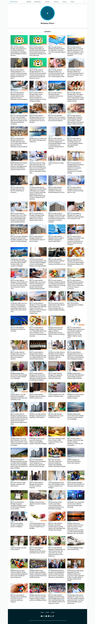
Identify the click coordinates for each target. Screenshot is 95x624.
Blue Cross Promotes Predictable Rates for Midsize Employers (75, 304)
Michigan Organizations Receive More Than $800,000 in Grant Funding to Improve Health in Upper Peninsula (75, 376)
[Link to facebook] (46, 616)
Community (56, 1)
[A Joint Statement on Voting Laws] (57, 156)
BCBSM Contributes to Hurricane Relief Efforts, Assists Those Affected (74, 461)
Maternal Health (70, 91)
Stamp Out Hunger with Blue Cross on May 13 (18, 548)
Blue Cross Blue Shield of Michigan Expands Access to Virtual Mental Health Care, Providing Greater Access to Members (37, 119)
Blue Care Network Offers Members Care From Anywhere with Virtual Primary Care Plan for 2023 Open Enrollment (56, 118)
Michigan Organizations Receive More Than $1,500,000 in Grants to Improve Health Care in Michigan (19, 376)
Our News (72, 1)
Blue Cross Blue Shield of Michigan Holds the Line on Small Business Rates (55, 415)
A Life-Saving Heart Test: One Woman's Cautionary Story (56, 395)
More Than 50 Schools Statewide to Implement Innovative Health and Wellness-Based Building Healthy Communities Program (56, 463)
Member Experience (14, 45)
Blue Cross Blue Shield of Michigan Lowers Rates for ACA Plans (18, 329)
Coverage (64, 1)
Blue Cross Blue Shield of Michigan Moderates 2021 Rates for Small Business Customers (17, 190)
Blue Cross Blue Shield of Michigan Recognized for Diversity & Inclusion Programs (36, 485)
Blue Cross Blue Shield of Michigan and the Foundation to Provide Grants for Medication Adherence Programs (19, 598)
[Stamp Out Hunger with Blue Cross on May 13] (19, 541)
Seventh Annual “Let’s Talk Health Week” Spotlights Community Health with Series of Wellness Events (19, 397)
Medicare (12, 68)
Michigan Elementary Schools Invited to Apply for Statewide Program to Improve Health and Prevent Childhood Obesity (38, 597)
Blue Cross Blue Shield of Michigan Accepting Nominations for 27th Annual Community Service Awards (37, 550)
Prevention (47, 1)
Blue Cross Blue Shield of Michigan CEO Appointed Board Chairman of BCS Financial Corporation (55, 376)
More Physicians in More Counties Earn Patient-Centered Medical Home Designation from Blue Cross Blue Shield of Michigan (56, 505)
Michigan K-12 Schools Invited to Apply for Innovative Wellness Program (75, 396)
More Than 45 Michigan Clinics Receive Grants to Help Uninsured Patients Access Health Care (56, 441)
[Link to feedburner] (51, 616)
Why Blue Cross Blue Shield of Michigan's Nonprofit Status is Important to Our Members (37, 415)
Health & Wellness (37, 1)
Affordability (28, 1)
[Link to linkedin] (49, 616)
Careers (47, 612)
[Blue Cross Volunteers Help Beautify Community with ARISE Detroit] (19, 475)
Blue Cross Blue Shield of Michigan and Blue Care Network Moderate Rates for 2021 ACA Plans (37, 239)
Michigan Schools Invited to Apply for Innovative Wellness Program (37, 503)
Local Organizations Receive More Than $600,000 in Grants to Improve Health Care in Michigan (37, 526)
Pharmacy (50, 45)
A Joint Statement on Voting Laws (55, 163)
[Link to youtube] (42, 616)
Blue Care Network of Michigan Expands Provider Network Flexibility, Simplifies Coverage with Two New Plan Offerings (19, 239)
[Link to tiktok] (53, 616)
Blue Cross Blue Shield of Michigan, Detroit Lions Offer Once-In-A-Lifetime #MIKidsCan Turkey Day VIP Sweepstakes (75, 442)
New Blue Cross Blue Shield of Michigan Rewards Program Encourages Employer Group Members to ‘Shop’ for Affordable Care (56, 355)
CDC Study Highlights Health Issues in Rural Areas (75, 548)
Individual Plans (70, 45)
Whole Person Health (52, 68)
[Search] (84, 2)
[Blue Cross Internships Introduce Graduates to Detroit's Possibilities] (19, 516)
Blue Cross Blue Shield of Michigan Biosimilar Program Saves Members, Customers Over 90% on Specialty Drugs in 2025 (56, 50)
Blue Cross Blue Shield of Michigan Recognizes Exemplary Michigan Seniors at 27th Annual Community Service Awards (18, 505)
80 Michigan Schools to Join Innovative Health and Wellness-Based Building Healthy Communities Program (38, 441)
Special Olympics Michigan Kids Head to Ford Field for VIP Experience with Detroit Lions (75, 484)
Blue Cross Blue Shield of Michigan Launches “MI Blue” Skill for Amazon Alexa (37, 396)
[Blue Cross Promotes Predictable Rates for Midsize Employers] (75, 296)
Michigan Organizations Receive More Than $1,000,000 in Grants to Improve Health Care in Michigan (75, 416)
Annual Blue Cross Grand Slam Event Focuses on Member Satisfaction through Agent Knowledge (75, 504)
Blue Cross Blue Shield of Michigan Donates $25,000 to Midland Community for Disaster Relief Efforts (56, 239)
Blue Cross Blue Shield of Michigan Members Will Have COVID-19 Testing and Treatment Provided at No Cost (56, 261)
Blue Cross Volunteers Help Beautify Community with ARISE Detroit (18, 484)
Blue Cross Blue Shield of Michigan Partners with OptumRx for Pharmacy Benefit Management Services (56, 190)
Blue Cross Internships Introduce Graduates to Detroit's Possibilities (17, 525)
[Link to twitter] (44, 616)
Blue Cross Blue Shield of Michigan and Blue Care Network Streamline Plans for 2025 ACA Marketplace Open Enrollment (75, 73)
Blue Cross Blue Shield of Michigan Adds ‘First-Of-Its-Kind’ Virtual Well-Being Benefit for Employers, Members (18, 355)
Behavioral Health (33, 91)
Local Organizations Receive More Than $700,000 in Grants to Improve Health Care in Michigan (56, 485)
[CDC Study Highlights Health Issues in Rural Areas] (75, 541)
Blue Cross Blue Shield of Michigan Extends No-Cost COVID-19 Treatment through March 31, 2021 (75, 190)
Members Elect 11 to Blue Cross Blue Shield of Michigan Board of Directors (38, 140)
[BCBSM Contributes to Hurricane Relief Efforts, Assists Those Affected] (75, 452)
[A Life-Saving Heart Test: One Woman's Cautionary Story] (57, 387)
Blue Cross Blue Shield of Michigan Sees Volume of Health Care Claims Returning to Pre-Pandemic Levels (75, 216)
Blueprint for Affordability (72, 301)
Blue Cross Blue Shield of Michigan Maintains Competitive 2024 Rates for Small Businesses (55, 95)
